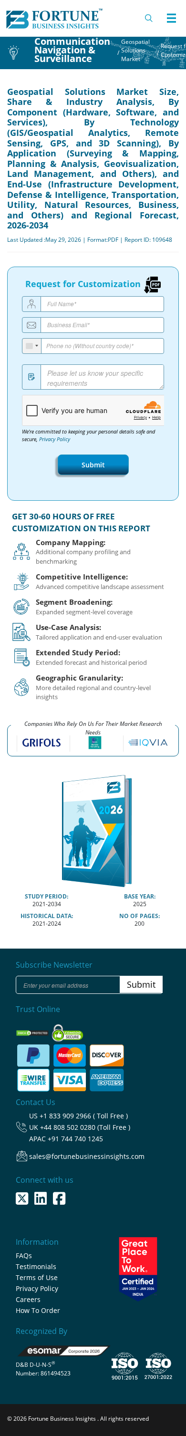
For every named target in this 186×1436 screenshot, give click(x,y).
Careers (28, 1299)
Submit (93, 464)
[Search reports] (149, 18)
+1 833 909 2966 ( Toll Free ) (84, 1115)
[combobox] (31, 346)
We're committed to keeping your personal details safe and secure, (88, 435)
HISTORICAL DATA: (47, 916)
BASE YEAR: (139, 896)
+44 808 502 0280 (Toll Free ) (85, 1127)
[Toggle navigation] (171, 18)
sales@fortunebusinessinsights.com (87, 1156)
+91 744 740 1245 (75, 1138)
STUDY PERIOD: (46, 896)
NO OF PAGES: (139, 916)
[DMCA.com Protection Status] (33, 1030)
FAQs (24, 1255)
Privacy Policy (54, 439)
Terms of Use (37, 1277)
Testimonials (36, 1266)
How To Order (38, 1310)
